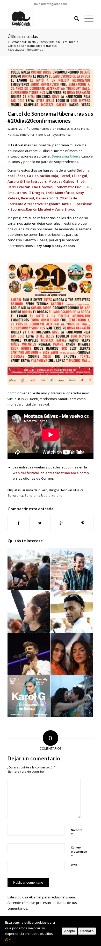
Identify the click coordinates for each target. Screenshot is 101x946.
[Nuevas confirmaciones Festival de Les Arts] (72, 696)
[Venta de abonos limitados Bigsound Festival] (72, 654)
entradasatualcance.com (65, 473)
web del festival (26, 473)
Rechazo (86, 931)
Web (74, 865)
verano (57, 495)
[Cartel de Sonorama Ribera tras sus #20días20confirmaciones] (50, 88)
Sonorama (27, 134)
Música (78, 490)
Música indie (66, 42)
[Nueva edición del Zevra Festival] (29, 611)
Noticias (13, 134)
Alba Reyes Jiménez (57, 134)
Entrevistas (46, 42)
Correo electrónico (79, 851)
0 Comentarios (39, 129)
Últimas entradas (23, 36)
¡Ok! (8, 939)
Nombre (77, 832)
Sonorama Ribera (38, 495)
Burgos (54, 490)
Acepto (69, 931)
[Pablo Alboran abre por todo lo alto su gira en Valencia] (29, 654)
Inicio (32, 42)
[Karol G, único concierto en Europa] (29, 696)
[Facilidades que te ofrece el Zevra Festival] (29, 569)
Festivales (63, 129)
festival (66, 490)
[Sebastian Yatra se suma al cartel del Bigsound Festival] (72, 611)
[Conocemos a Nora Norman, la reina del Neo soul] (72, 569)
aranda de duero (34, 490)
